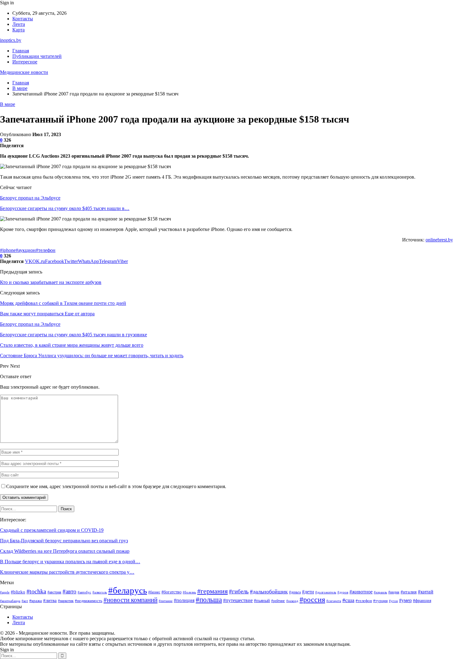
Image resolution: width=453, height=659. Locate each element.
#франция (422, 600)
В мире (7, 104)
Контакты (22, 18)
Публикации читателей (37, 56)
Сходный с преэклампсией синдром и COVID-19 (52, 530)
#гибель (239, 591)
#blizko (18, 591)
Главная (20, 50)
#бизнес (154, 592)
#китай (425, 592)
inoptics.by (10, 40)
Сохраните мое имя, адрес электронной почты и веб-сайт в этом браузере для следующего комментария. (116, 486)
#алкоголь (99, 592)
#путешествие (238, 600)
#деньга (295, 592)
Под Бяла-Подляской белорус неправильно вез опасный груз (64, 540)
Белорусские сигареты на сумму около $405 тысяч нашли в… (64, 208)
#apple (5, 592)
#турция (380, 601)
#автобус (84, 592)
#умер (405, 600)
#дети (308, 591)
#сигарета (333, 601)
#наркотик (66, 601)
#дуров (342, 592)
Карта (18, 29)
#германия (212, 591)
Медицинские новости (24, 72)
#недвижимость (88, 600)
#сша (348, 600)
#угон (393, 601)
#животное (361, 591)
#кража (35, 600)
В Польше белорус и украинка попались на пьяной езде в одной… (70, 561)
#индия (393, 592)
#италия (409, 591)
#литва (50, 600)
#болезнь (189, 592)
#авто (69, 591)
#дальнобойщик (269, 591)
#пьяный (262, 600)
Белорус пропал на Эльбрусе (30, 197)
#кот (25, 601)
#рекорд (292, 601)
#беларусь (127, 590)
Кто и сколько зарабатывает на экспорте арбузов (50, 282)
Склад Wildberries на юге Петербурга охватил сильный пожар (64, 551)
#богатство (171, 591)
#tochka (36, 591)
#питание (166, 601)
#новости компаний (130, 600)
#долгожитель (325, 592)
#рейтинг (278, 601)
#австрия (54, 592)
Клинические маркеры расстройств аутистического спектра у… (67, 572)
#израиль (380, 592)
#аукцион (26, 250)
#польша (209, 600)
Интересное (24, 61)
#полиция (184, 600)
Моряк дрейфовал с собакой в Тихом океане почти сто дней (63, 303)
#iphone (8, 250)
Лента (18, 24)
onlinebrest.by (439, 239)
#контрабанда (10, 601)
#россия (312, 600)
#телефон (45, 250)
